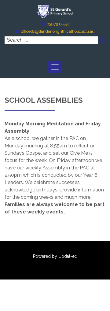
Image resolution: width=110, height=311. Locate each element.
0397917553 (57, 24)
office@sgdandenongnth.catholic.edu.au (57, 31)
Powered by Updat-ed (55, 256)
